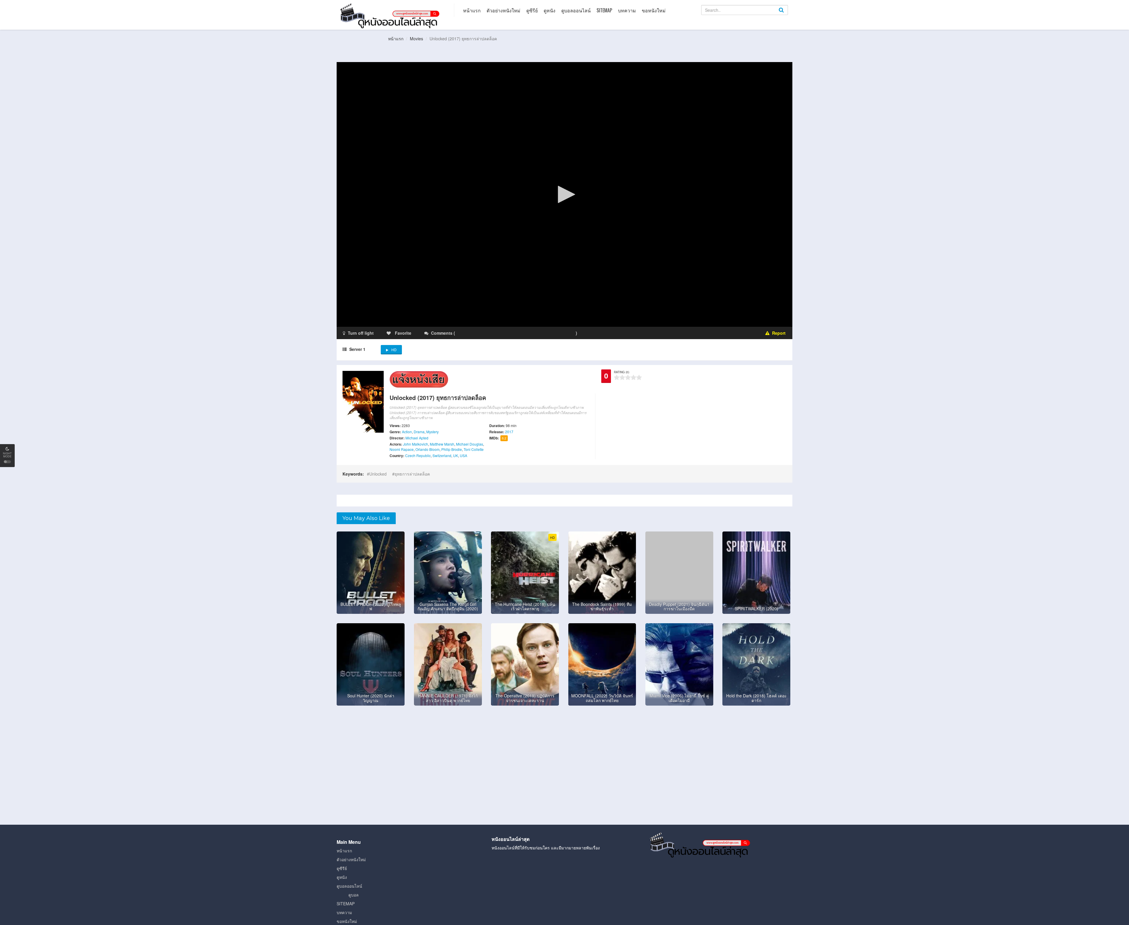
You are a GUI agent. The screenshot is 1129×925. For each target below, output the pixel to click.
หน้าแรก (472, 10)
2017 (509, 431)
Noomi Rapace (402, 449)
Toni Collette (474, 449)
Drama (419, 431)
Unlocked (378, 474)
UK (455, 455)
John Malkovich (415, 443)
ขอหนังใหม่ (654, 10)
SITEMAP (604, 10)
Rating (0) (621, 372)
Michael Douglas (469, 443)
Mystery (432, 431)
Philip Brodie (451, 449)
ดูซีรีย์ (532, 10)
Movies (416, 38)
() (491, 333)
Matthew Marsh (442, 443)
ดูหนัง (549, 10)
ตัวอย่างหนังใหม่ (503, 10)
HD (394, 349)
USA (463, 455)
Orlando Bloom (427, 449)
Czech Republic (418, 455)
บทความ (627, 10)
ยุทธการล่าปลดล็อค (412, 474)
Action (407, 431)
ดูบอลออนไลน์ (576, 10)
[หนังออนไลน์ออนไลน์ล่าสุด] (391, 15)
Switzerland (441, 455)
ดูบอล (353, 895)
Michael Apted (416, 437)
